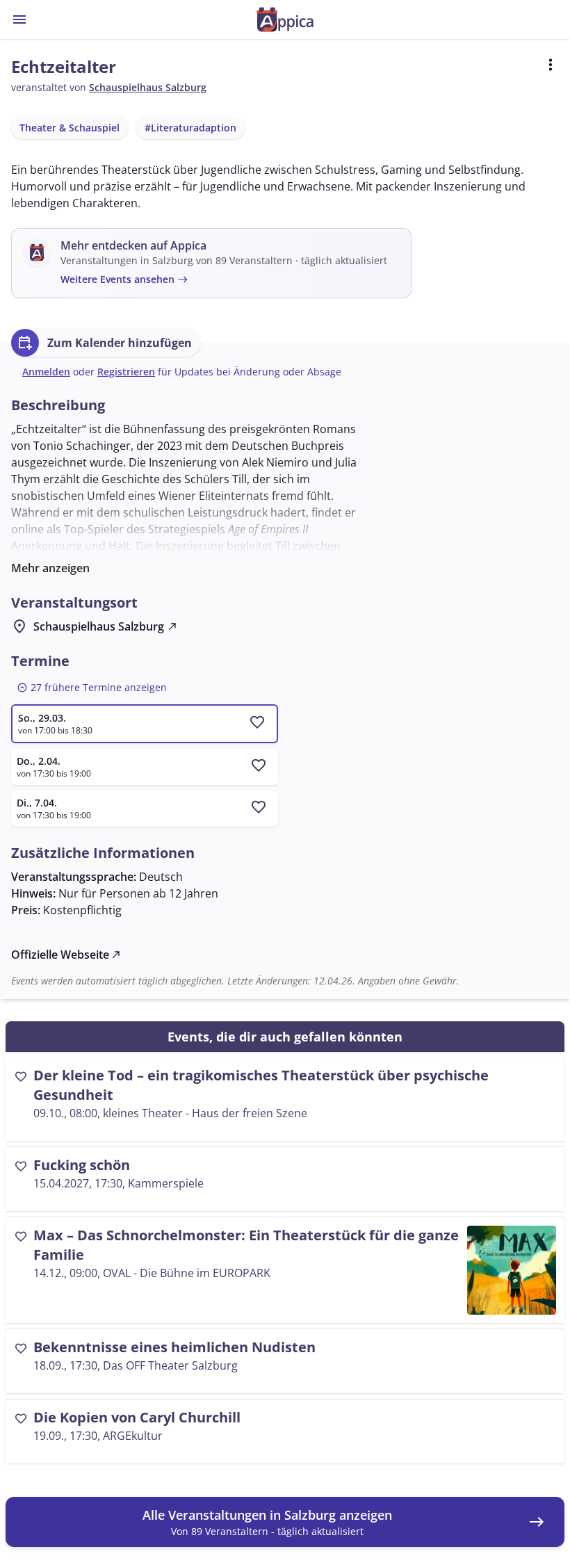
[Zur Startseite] (285, 19)
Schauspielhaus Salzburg (147, 87)
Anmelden (46, 371)
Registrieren (126, 371)
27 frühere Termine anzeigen (92, 688)
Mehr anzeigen (50, 568)
